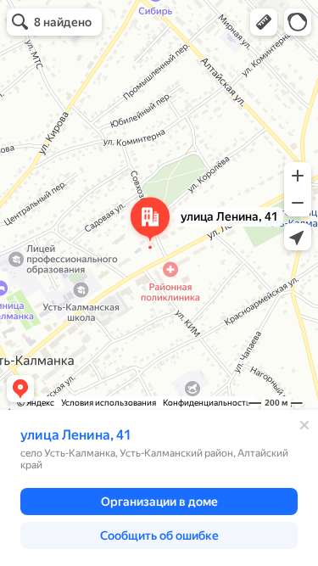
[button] (263, 22)
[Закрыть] (304, 425)
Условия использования (108, 402)
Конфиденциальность (206, 402)
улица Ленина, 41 (75, 435)
